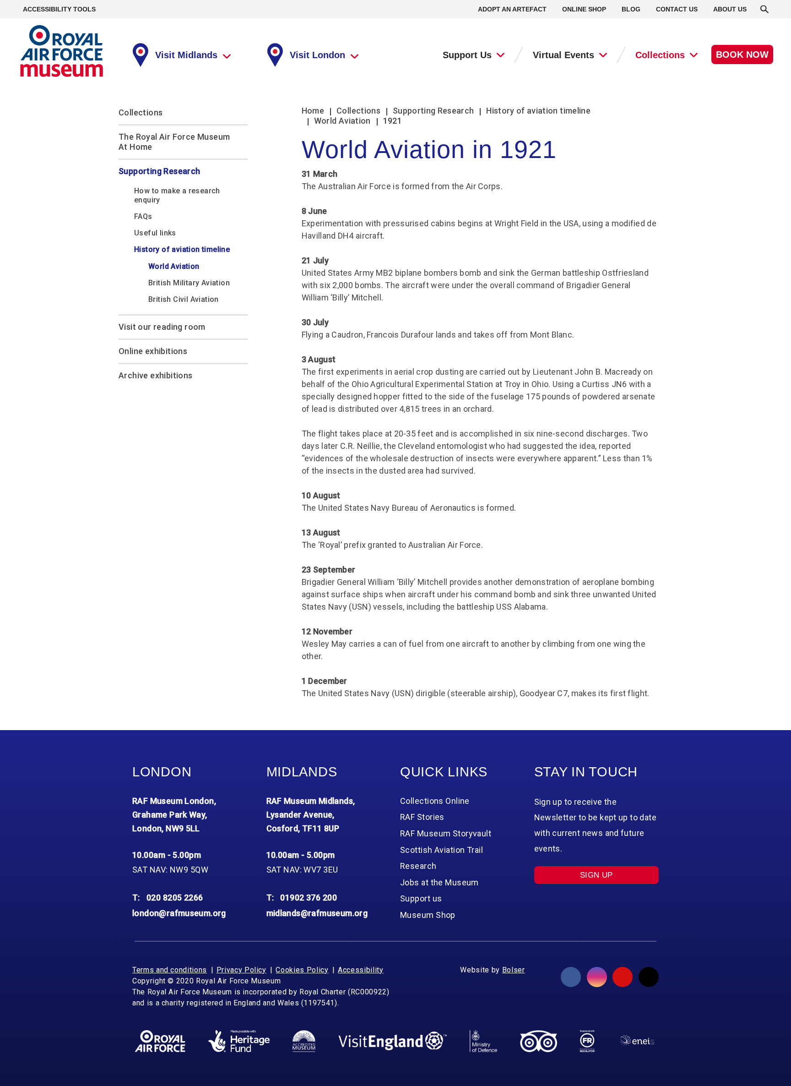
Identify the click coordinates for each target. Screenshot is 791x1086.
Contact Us (677, 9)
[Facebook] (571, 977)
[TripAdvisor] (538, 1041)
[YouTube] (622, 977)
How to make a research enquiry (177, 195)
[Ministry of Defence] (483, 1041)
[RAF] (160, 1041)
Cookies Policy (302, 970)
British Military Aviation (189, 282)
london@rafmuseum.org (179, 913)
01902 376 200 (308, 897)
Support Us (467, 55)
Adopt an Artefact (512, 9)
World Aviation (174, 266)
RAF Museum (61, 51)
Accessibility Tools (59, 9)
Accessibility (360, 970)
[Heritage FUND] (239, 1041)
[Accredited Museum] (304, 1041)
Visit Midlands (186, 55)
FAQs (143, 216)
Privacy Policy (241, 970)
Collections (660, 55)
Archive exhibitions (156, 375)
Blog (631, 9)
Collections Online (435, 801)
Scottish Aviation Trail (441, 850)
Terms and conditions (169, 970)
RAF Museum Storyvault (445, 833)
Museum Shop (427, 915)
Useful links (155, 233)
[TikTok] (649, 977)
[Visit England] (392, 1040)
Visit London (317, 55)
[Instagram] (597, 977)
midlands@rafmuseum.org (317, 913)
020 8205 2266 (174, 897)
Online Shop (584, 9)
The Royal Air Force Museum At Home (174, 142)
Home (313, 110)
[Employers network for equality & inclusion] (637, 1040)
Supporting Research (159, 171)
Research (418, 866)
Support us (421, 898)
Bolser (513, 970)
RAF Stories (422, 817)
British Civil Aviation (183, 299)
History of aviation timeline (182, 249)
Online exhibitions (153, 351)
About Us (730, 9)
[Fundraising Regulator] (587, 1041)
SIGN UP (596, 875)
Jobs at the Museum (439, 882)
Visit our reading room (162, 327)
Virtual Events (563, 55)
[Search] (764, 9)
